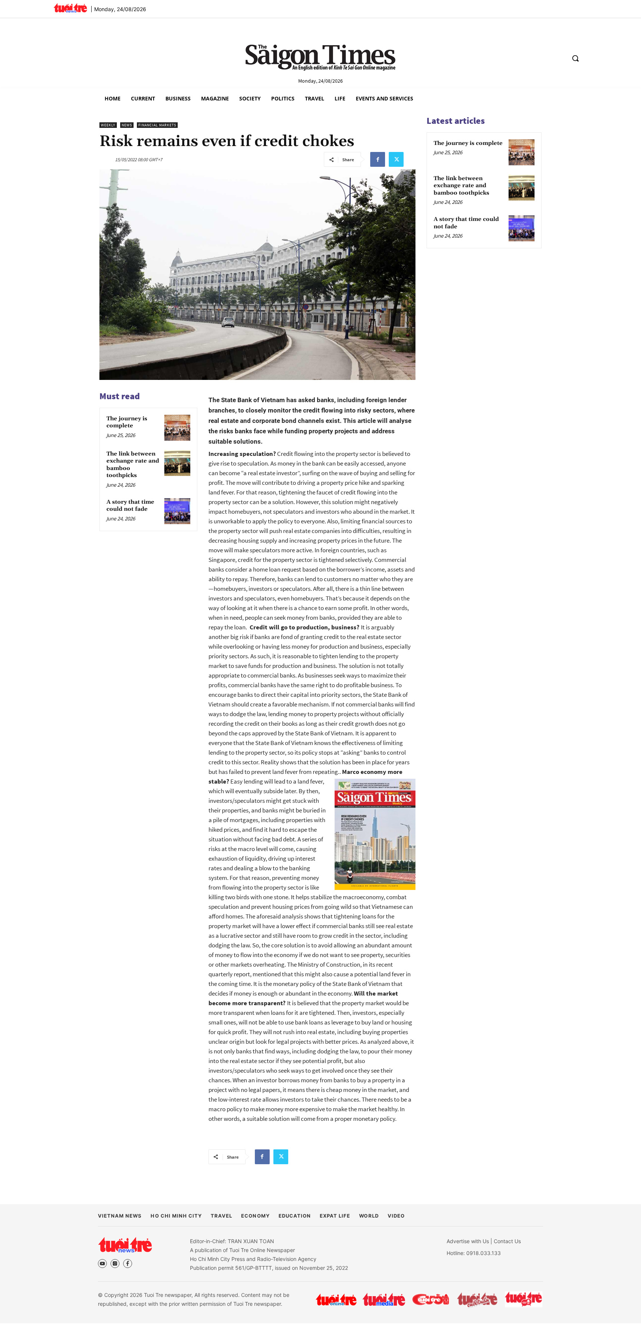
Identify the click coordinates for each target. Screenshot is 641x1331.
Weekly (108, 125)
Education (295, 1216)
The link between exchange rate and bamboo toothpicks (461, 185)
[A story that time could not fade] (177, 511)
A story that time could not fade (130, 506)
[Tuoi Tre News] (125, 1244)
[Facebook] (377, 159)
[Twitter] (396, 159)
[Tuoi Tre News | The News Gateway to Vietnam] (70, 8)
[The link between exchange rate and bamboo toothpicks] (177, 463)
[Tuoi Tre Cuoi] (430, 1299)
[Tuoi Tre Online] (336, 1299)
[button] (575, 58)
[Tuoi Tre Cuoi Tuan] (477, 1299)
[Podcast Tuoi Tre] (524, 1299)
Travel (221, 1216)
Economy (255, 1216)
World (368, 1216)
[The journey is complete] (177, 428)
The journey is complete (126, 422)
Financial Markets (157, 125)
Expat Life (335, 1216)
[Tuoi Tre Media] (383, 1299)
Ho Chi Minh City (176, 1216)
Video (396, 1216)
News (127, 125)
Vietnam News (120, 1216)
